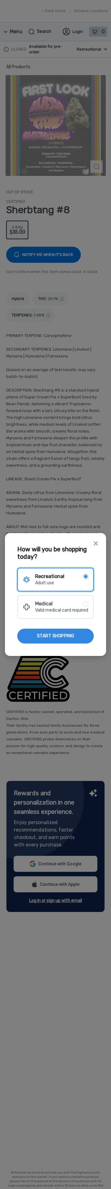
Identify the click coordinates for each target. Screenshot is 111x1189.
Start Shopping (55, 636)
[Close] (96, 544)
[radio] (55, 579)
